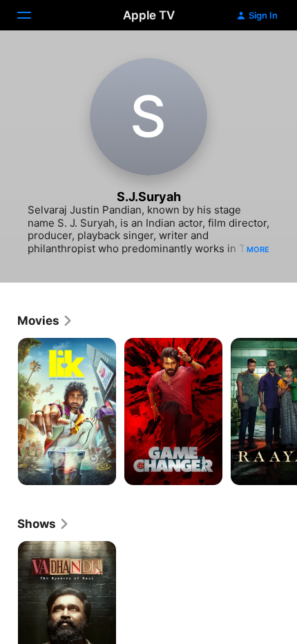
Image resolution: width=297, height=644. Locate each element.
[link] (45, 320)
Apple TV (149, 15)
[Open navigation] (32, 15)
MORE (258, 249)
